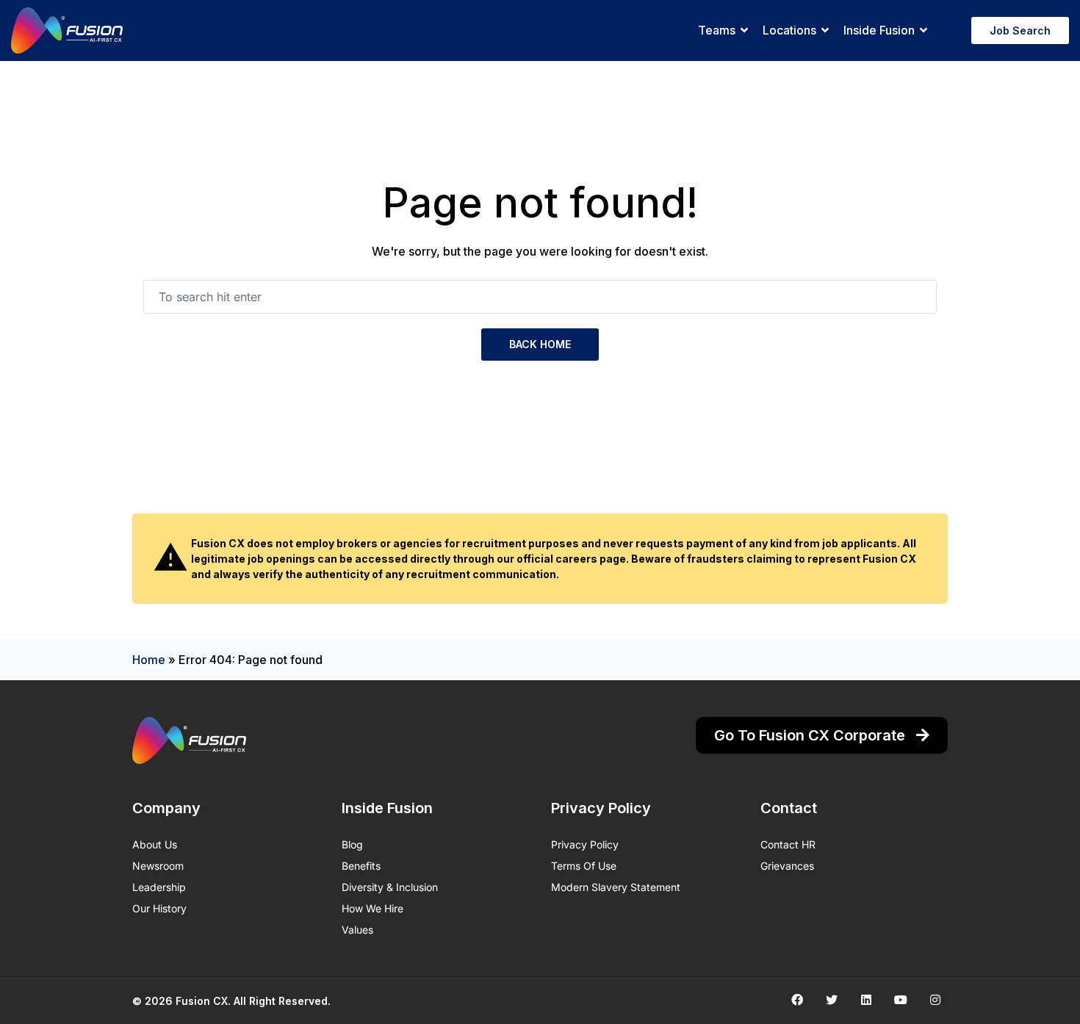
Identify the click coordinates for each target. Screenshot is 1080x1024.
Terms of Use (583, 865)
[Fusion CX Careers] (67, 30)
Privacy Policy (585, 844)
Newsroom (158, 865)
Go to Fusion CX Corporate (811, 735)
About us (154, 844)
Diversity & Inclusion (390, 887)
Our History (159, 908)
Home (148, 659)
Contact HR (788, 844)
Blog (352, 844)
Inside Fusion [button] (879, 30)
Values (357, 929)
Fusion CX (202, 1001)
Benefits (361, 865)
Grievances (787, 865)
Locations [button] (789, 30)
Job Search (1020, 30)
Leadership (159, 887)
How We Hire (372, 908)
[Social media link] (797, 999)
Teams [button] (716, 30)
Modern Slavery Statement (615, 887)
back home (540, 344)
